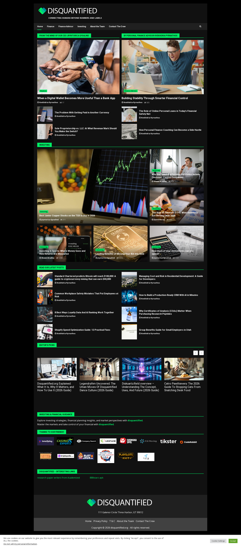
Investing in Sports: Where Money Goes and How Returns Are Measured (62, 252)
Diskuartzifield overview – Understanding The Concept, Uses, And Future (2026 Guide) (98, 387)
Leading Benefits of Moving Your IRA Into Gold (120, 244)
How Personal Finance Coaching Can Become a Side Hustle (129, 131)
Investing (82, 26)
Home (40, 26)
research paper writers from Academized (58, 477)
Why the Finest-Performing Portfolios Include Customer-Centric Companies (176, 176)
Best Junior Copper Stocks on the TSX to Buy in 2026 (92, 186)
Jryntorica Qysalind (50, 219)
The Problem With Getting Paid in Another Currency (45, 114)
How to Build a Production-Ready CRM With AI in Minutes (129, 297)
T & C (112, 521)
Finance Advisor (65, 26)
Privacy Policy (100, 521)
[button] (201, 353)
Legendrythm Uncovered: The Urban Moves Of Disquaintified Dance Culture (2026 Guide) (55, 387)
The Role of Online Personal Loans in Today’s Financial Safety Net (129, 114)
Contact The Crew (117, 26)
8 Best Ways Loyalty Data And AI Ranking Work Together (45, 314)
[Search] (200, 26)
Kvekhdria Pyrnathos (48, 102)
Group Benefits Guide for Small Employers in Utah (129, 331)
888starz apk (96, 477)
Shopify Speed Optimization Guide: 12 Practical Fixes (45, 331)
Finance (50, 26)
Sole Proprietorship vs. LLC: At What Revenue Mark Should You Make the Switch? (45, 131)
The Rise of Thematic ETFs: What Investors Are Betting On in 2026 (175, 214)
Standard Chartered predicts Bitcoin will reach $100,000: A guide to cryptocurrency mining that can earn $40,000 (45, 279)
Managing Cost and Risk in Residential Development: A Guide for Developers (129, 279)
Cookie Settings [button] (218, 541)
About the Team (97, 26)
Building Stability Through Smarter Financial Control (163, 67)
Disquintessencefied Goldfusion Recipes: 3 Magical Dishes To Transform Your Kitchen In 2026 (183, 387)
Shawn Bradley (160, 181)
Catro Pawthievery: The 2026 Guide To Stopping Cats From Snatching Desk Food (140, 387)
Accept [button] (233, 541)
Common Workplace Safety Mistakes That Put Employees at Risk (45, 297)
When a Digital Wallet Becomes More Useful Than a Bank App (78, 67)
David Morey (159, 219)
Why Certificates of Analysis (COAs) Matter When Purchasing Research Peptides (129, 314)
